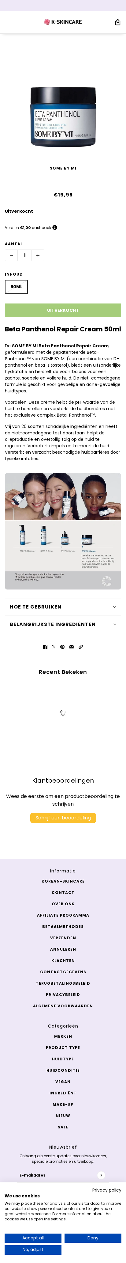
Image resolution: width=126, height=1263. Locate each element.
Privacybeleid (63, 994)
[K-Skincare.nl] (63, 22)
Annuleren (63, 949)
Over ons (63, 903)
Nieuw (63, 1115)
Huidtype (63, 1059)
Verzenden (63, 938)
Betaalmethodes (63, 926)
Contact (63, 892)
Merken (63, 1036)
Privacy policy (106, 1190)
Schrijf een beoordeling (63, 817)
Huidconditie (63, 1070)
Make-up (63, 1104)
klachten (63, 960)
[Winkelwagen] (117, 22)
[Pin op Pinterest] (62, 646)
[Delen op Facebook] (45, 646)
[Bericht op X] (54, 646)
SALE (63, 1127)
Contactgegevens (63, 972)
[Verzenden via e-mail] (71, 646)
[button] (80, 646)
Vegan (63, 1081)
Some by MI (63, 168)
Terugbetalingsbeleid (63, 983)
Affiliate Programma (63, 915)
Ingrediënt (63, 1093)
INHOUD (14, 274)
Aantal (14, 243)
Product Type (63, 1047)
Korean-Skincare (63, 881)
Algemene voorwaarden (63, 1006)
